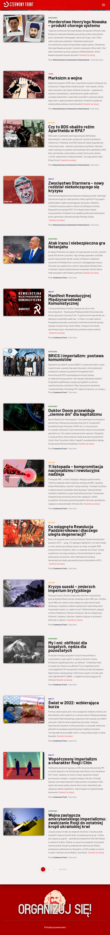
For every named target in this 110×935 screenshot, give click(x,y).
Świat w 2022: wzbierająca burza (73, 704)
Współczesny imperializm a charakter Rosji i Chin (72, 760)
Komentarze (52, 18)
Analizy (51, 179)
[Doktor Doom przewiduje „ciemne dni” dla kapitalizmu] (23, 417)
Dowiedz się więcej (87, 55)
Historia (51, 123)
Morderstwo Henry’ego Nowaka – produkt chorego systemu (77, 23)
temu (96, 60)
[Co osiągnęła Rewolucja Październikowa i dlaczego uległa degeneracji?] (23, 533)
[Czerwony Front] (29, 4)
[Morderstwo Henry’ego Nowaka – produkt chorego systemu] (23, 28)
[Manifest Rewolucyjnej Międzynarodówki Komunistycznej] (23, 302)
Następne (62, 869)
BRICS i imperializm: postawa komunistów (76, 357)
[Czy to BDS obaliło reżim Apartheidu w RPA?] (23, 133)
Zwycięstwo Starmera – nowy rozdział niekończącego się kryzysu (76, 186)
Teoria (50, 74)
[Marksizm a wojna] (23, 84)
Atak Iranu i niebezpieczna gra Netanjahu (76, 244)
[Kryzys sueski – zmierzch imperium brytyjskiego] (23, 593)
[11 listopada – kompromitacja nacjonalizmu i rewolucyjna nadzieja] (23, 473)
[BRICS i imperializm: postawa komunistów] (23, 362)
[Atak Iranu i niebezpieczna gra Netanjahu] (23, 249)
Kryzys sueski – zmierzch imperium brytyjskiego (71, 588)
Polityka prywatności (55, 927)
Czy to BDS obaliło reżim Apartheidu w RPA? (71, 128)
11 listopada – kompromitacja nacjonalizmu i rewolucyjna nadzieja (75, 470)
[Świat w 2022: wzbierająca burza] (23, 709)
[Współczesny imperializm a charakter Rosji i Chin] (23, 765)
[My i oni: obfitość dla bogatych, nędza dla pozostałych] (23, 649)
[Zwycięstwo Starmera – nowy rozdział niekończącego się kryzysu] (23, 189)
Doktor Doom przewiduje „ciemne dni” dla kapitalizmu (75, 412)
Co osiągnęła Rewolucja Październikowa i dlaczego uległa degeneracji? (73, 530)
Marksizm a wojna (65, 77)
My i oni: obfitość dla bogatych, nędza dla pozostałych (67, 646)
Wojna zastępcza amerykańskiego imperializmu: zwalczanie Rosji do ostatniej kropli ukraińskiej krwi (77, 820)
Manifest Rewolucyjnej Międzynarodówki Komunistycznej (69, 299)
